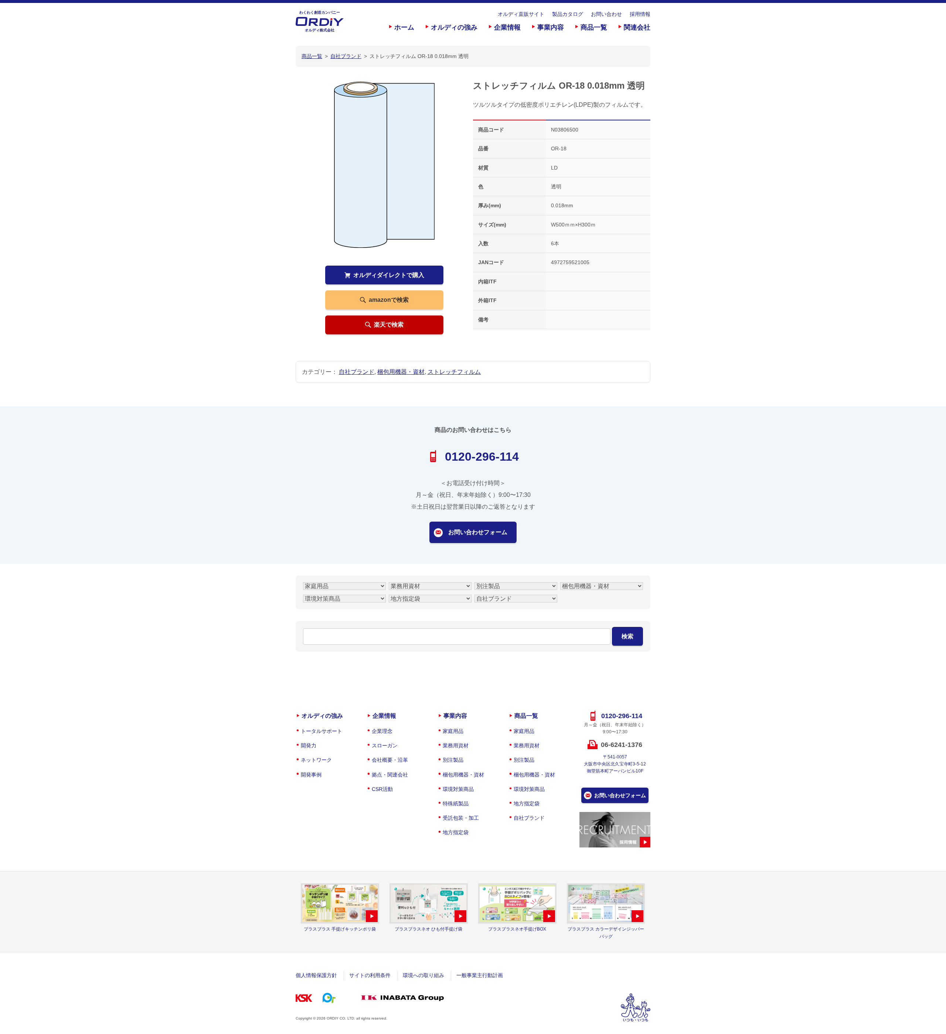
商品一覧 (594, 27)
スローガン (385, 745)
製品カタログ (567, 14)
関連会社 (637, 27)
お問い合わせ (606, 14)
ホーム (404, 27)
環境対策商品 (458, 789)
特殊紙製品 (456, 803)
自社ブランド (356, 372)
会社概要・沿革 (390, 760)
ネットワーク (316, 760)
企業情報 (507, 27)
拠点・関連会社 (390, 775)
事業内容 (550, 27)
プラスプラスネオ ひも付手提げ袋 (428, 929)
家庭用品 (453, 731)
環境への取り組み (423, 975)
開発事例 (311, 775)
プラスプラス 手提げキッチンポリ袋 (340, 929)
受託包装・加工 (461, 818)
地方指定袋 (456, 832)
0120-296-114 (482, 456)
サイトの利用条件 (370, 975)
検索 (627, 636)
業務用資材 (456, 745)
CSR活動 (382, 789)
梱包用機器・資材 (401, 372)
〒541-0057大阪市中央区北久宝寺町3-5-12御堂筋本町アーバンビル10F (615, 764)
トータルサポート (321, 731)
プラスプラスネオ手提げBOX (517, 929)
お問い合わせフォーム (477, 532)
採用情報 (640, 14)
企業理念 (382, 731)
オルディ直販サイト (521, 14)
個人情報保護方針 (316, 975)
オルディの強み (454, 27)
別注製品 (453, 760)
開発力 (308, 745)
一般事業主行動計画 (479, 975)
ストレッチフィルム (454, 372)
